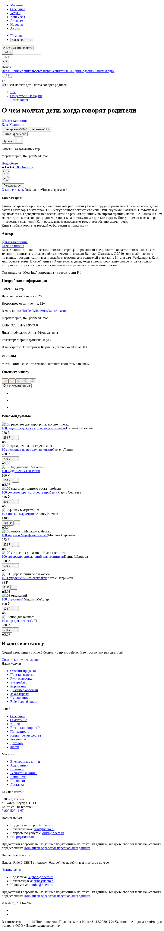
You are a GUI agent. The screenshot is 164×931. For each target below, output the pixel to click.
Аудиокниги (19, 765)
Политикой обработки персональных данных (57, 848)
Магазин (16, 5)
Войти (7, 52)
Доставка (17, 784)
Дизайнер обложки (24, 690)
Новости (16, 24)
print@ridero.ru (44, 829)
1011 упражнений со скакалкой (24, 578)
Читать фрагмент (14, 134)
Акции (15, 28)
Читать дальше (12, 870)
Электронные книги (25, 761)
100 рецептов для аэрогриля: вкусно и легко (34, 428)
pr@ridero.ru (25, 837)
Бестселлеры (42, 71)
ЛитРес (27, 311)
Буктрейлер (18, 682)
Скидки (74, 71)
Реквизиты (18, 739)
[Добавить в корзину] (18, 140)
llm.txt (14, 747)
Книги (15, 724)
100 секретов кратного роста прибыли (29, 492)
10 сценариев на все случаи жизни (27, 449)
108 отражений (13, 599)
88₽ (6, 587)
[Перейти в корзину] (10, 77)
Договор (16, 743)
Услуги (15, 13)
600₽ (6, 566)
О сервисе (17, 9)
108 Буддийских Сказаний (21, 471)
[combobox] (82, 57)
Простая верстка (22, 674)
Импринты (25, 71)
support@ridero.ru (40, 825)
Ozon (51, 311)
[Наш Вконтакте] (12, 910)
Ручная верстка (21, 678)
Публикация (19, 698)
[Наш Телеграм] (12, 914)
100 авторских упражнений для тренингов (33, 556)
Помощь (16, 35)
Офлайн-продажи (23, 671)
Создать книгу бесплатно (20, 659)
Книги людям (104, 71)
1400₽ (7, 523)
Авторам (16, 20)
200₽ (6, 459)
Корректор (18, 686)
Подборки (87, 71)
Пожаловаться (12, 185)
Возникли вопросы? (25, 727)
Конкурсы (17, 17)
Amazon (61, 311)
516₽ (6, 501)
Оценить (26, 167)
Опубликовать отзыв (16, 385)
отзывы (19, 189)
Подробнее (10, 163)
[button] (82, 62)
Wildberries (40, 311)
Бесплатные (60, 71)
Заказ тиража (19, 694)
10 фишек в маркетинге (19, 514)
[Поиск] (5, 62)
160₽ (6, 480)
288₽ (6, 437)
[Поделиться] (6, 179)
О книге (8, 189)
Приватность (19, 731)
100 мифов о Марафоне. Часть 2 (25, 535)
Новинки (17, 769)
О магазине (18, 720)
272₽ (6, 544)
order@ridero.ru (53, 833)
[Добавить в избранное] (6, 172)
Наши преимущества (25, 735)
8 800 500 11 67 (13, 810)
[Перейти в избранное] (4, 77)
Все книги (9, 71)
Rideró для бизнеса (23, 701)
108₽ (6, 608)
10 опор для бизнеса (16, 621)
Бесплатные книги (23, 773)
